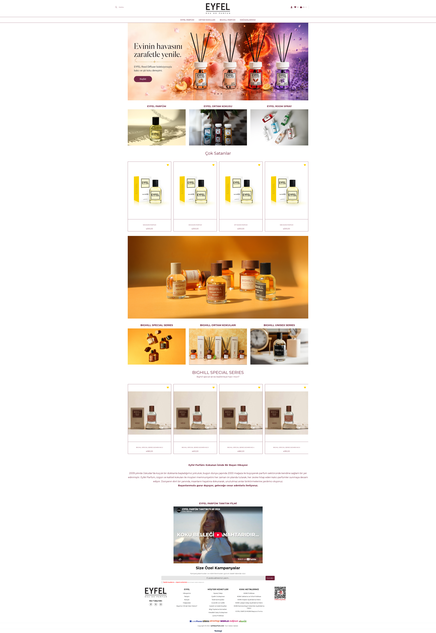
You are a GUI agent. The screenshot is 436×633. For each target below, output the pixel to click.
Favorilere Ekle (168, 165)
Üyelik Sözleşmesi (218, 596)
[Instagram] (161, 604)
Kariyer (187, 599)
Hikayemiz (187, 593)
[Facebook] (151, 604)
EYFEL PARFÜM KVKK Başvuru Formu (249, 611)
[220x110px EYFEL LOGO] (155, 592)
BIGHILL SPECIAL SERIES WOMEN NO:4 (286, 447)
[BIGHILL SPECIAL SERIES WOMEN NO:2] (195, 413)
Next (300, 60)
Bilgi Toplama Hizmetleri (218, 609)
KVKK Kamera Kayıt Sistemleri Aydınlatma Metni (249, 607)
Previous (136, 60)
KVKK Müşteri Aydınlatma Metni (249, 599)
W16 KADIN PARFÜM (241, 225)
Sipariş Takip (218, 593)
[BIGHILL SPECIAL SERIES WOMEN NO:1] (149, 413)
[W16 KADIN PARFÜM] (241, 190)
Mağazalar (187, 603)
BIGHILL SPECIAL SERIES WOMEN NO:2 (195, 447)
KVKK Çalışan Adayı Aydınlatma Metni (249, 603)
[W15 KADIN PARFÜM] (195, 190)
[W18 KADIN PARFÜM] (286, 190)
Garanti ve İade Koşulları (218, 606)
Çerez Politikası (218, 616)
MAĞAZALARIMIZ (248, 20)
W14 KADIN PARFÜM (149, 225)
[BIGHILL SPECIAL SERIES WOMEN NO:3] (241, 413)
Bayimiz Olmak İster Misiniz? (187, 606)
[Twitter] (156, 604)
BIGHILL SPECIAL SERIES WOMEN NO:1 (149, 447)
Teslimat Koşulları (218, 599)
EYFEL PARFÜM (187, 20)
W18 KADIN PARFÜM (287, 225)
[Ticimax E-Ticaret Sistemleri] (218, 631)
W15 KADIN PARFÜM (195, 225)
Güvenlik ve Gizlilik (218, 603)
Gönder (270, 578)
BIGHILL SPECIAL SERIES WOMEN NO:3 (240, 447)
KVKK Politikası (249, 593)
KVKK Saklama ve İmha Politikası (249, 596)
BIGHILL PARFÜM (227, 20)
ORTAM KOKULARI (207, 20)
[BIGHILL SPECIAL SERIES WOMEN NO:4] (286, 413)
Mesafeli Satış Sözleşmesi (218, 612)
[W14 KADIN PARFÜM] (149, 190)
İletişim (187, 596)
